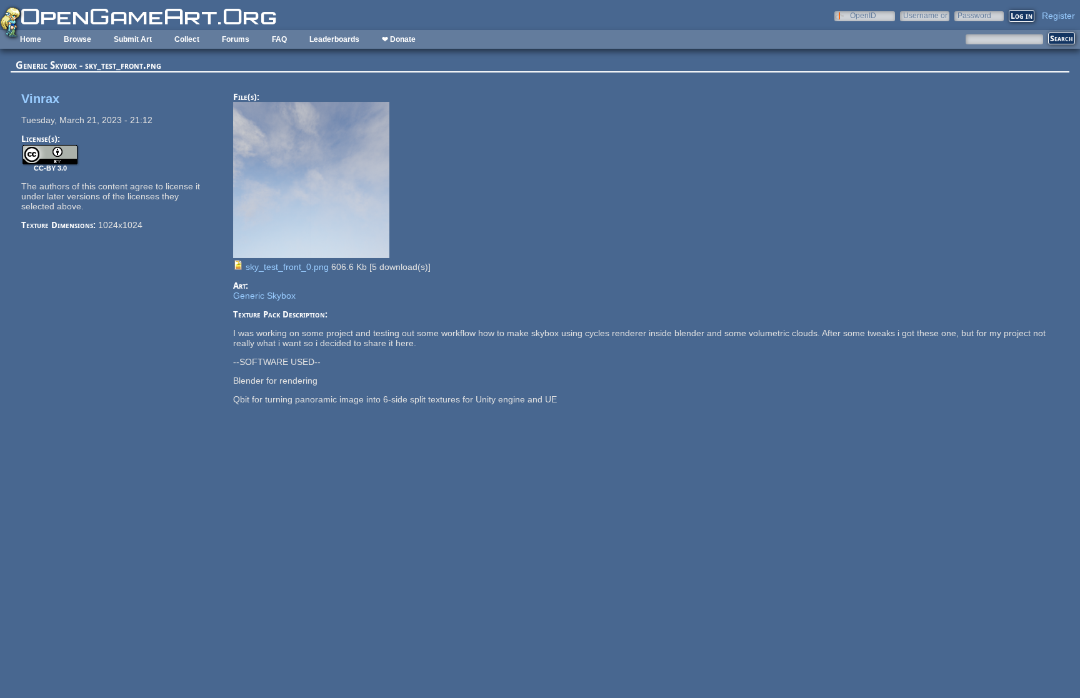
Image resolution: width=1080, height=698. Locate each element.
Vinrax (40, 99)
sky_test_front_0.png (287, 267)
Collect (186, 39)
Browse (77, 39)
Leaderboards (334, 39)
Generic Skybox (264, 296)
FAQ (279, 39)
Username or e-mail (925, 15)
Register (1058, 16)
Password (974, 15)
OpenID (863, 15)
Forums (235, 39)
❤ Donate (399, 39)
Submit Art (133, 39)
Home (30, 39)
